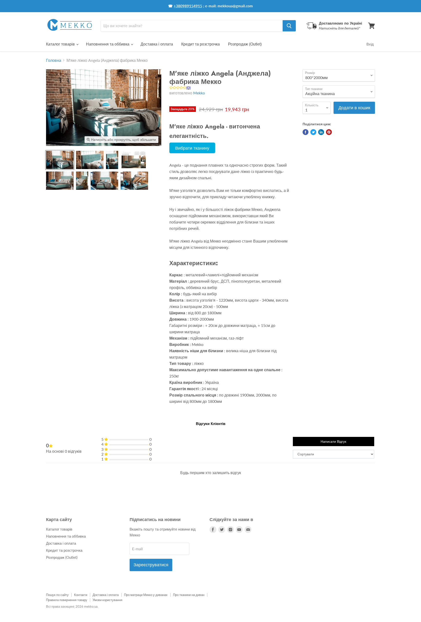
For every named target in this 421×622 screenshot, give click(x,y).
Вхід (370, 44)
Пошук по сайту (57, 595)
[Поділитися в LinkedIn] (321, 132)
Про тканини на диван (188, 595)
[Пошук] (289, 25)
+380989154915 (188, 6)
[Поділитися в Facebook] (305, 132)
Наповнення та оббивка (108, 44)
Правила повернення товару (66, 600)
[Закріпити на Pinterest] (329, 132)
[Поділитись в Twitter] (313, 132)
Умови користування (107, 600)
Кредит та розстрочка (200, 44)
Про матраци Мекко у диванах (146, 595)
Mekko (199, 92)
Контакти (80, 595)
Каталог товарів (61, 44)
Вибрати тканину (192, 148)
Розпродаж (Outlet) (245, 44)
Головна (53, 60)
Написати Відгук (333, 441)
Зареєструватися (151, 564)
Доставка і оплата (157, 44)
